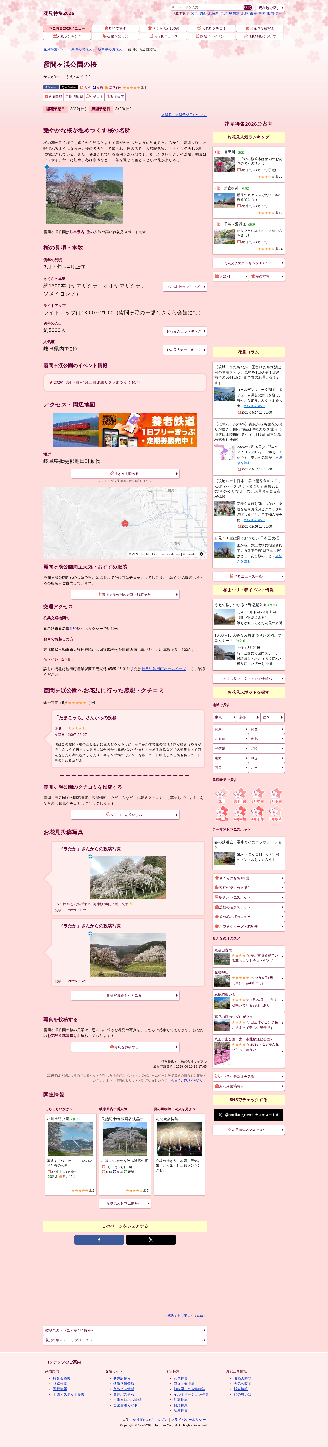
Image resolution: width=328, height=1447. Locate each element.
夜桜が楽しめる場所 (235, 888)
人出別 (224, 276)
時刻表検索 (62, 1378)
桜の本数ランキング (184, 287)
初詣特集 (181, 1405)
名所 (87, 87)
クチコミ (96, 97)
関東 (194, 13)
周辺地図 (76, 97)
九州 (279, 13)
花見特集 (181, 1378)
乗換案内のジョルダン (150, 1420)
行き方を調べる (126, 474)
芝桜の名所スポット (235, 907)
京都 (242, 717)
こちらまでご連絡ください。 (185, 1080)
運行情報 (60, 1389)
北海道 (213, 13)
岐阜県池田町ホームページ (164, 669)
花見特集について (262, 36)
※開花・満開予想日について (184, 115)
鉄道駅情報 (122, 1378)
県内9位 (115, 87)
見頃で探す (117, 28)
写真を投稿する (126, 1047)
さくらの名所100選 (234, 878)
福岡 (266, 717)
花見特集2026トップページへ (68, 1340)
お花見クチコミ (214, 28)
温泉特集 (181, 1410)
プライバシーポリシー (188, 1420)
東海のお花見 (81, 49)
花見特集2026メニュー (67, 28)
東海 (253, 13)
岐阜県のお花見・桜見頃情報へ (69, 1330)
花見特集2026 (58, 13)
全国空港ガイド (125, 1405)
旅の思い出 (242, 1394)
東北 (223, 13)
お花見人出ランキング (183, 331)
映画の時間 (242, 1378)
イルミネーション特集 (191, 1394)
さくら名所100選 (165, 28)
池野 (73, 628)
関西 (203, 13)
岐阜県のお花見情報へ (124, 1203)
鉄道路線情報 (123, 1384)
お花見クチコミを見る (236, 1076)
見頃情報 (55, 97)
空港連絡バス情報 (127, 1400)
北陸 (244, 13)
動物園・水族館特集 (189, 1389)
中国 (262, 13)
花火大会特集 (184, 1384)
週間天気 (117, 97)
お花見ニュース (166, 36)
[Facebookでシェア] (99, 1240)
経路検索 (60, 1384)
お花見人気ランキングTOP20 (247, 263)
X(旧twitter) (71, 87)
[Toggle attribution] (201, 554)
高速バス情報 (123, 1394)
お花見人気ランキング (183, 350)
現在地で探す (269, 8)
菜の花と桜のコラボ (235, 917)
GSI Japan (172, 554)
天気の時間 (242, 1384)
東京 (218, 717)
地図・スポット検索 (69, 1394)
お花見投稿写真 (262, 28)
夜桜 (99, 87)
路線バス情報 (123, 1389)
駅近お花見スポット (235, 897)
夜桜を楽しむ (117, 36)
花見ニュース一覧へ (250, 576)
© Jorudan (190, 554)
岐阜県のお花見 (110, 49)
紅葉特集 (181, 1400)
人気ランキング (69, 36)
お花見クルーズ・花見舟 (238, 927)
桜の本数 (262, 276)
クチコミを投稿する (126, 815)
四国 (270, 13)
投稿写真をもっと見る (124, 995)
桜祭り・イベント (214, 36)
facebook (53, 87)
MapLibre (153, 554)
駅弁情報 (241, 1389)
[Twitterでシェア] (151, 1240)
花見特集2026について (250, 1130)
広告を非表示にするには (186, 1315)
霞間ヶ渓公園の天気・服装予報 (126, 594)
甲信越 (234, 13)
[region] (125, 523)
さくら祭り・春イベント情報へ (247, 679)
